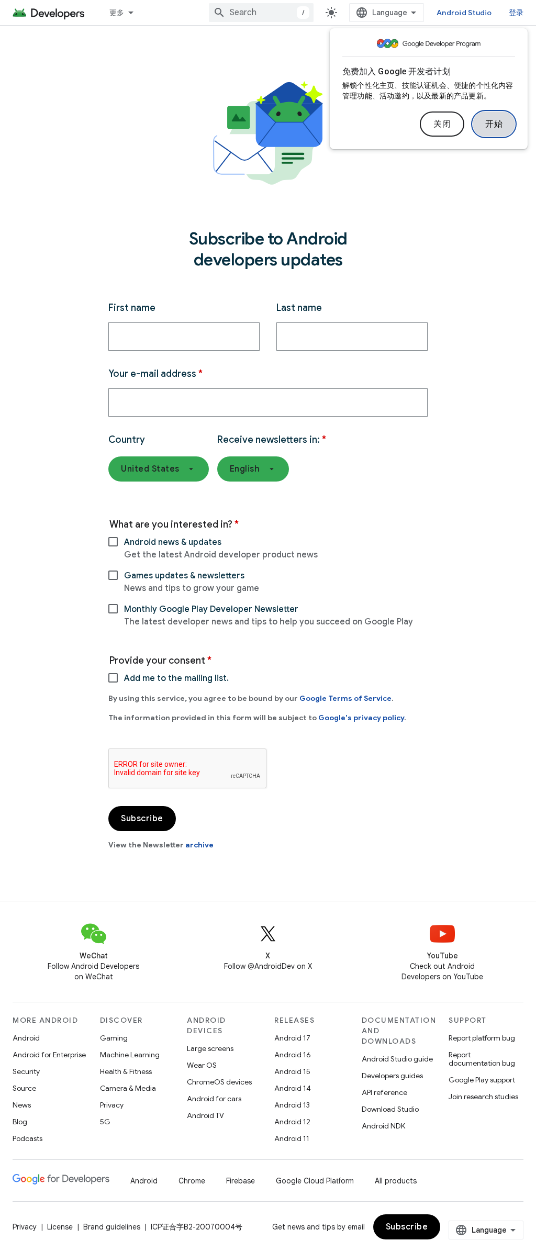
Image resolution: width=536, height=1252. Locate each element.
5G (105, 1121)
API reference (384, 1092)
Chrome (191, 1181)
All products (396, 1181)
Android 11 (291, 1138)
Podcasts (27, 1138)
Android (26, 1038)
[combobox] (261, 12)
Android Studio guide (397, 1059)
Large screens (210, 1048)
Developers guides (392, 1075)
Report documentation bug (482, 1059)
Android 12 (292, 1121)
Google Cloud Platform (315, 1181)
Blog (20, 1121)
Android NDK (383, 1126)
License (60, 1227)
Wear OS (202, 1065)
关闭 (442, 124)
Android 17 (292, 1038)
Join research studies (483, 1096)
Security (26, 1071)
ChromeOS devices (219, 1082)
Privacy (112, 1105)
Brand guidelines (111, 1227)
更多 (117, 12)
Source (24, 1088)
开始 (493, 124)
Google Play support (482, 1080)
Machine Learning (130, 1054)
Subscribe (407, 1227)
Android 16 (292, 1054)
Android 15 (292, 1071)
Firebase (240, 1181)
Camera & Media (128, 1088)
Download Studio (390, 1109)
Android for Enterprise (49, 1054)
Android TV (205, 1115)
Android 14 (292, 1088)
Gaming (114, 1038)
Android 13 (292, 1105)
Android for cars (214, 1098)
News (22, 1105)
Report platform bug (482, 1038)
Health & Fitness (126, 1071)
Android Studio (464, 12)
